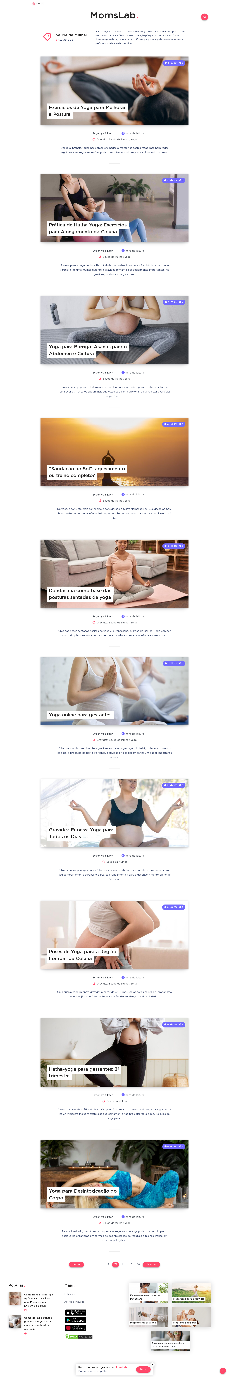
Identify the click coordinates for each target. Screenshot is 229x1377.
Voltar (76, 1264)
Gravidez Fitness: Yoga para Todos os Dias (81, 833)
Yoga (134, 140)
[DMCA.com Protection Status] (78, 1337)
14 (123, 1264)
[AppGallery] (75, 1328)
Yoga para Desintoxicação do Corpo (83, 1194)
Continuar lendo (175, 115)
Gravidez (102, 140)
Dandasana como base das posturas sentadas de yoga (80, 594)
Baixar (143, 1369)
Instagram (69, 1294)
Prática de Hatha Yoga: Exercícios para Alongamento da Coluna (88, 228)
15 (131, 1264)
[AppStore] (75, 1312)
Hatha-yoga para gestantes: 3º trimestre (84, 1072)
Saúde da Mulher (119, 140)
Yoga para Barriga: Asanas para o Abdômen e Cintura (88, 350)
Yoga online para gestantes (80, 715)
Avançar (151, 1264)
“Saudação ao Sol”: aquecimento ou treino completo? (87, 472)
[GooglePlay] (75, 1320)
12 (108, 1264)
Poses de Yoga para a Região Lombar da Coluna (82, 955)
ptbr (38, 4)
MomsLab (113, 16)
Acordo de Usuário (74, 1302)
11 (101, 1264)
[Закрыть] (152, 1364)
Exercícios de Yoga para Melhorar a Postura (87, 111)
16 (138, 1264)
